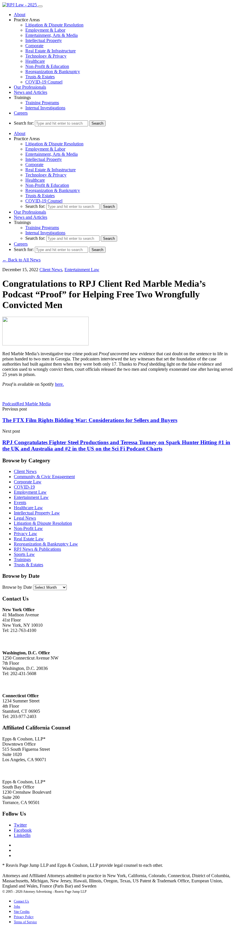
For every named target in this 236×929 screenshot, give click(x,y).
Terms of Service (25, 922)
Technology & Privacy (45, 56)
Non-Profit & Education (47, 66)
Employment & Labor (45, 30)
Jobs (17, 907)
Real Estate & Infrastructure (50, 50)
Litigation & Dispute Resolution (54, 24)
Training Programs (42, 102)
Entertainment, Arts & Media (51, 35)
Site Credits (22, 912)
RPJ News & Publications (37, 549)
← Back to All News (21, 259)
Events (20, 502)
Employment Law (30, 492)
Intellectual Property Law (37, 512)
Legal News (25, 518)
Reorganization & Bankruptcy (52, 71)
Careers (21, 113)
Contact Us (21, 901)
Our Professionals (30, 87)
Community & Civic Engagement (44, 476)
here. (59, 384)
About (19, 14)
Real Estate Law (29, 538)
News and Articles (30, 92)
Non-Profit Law (28, 528)
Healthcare (35, 61)
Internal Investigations (45, 107)
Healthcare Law (28, 507)
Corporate (34, 45)
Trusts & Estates (40, 76)
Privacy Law (25, 533)
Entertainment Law (81, 269)
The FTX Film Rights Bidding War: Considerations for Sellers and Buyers (89, 420)
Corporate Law (27, 481)
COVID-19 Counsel (43, 81)
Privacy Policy (24, 917)
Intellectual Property (43, 40)
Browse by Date (17, 587)
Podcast (9, 403)
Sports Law (24, 554)
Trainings (22, 559)
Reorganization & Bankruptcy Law (46, 544)
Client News (50, 269)
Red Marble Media (33, 403)
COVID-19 (24, 487)
